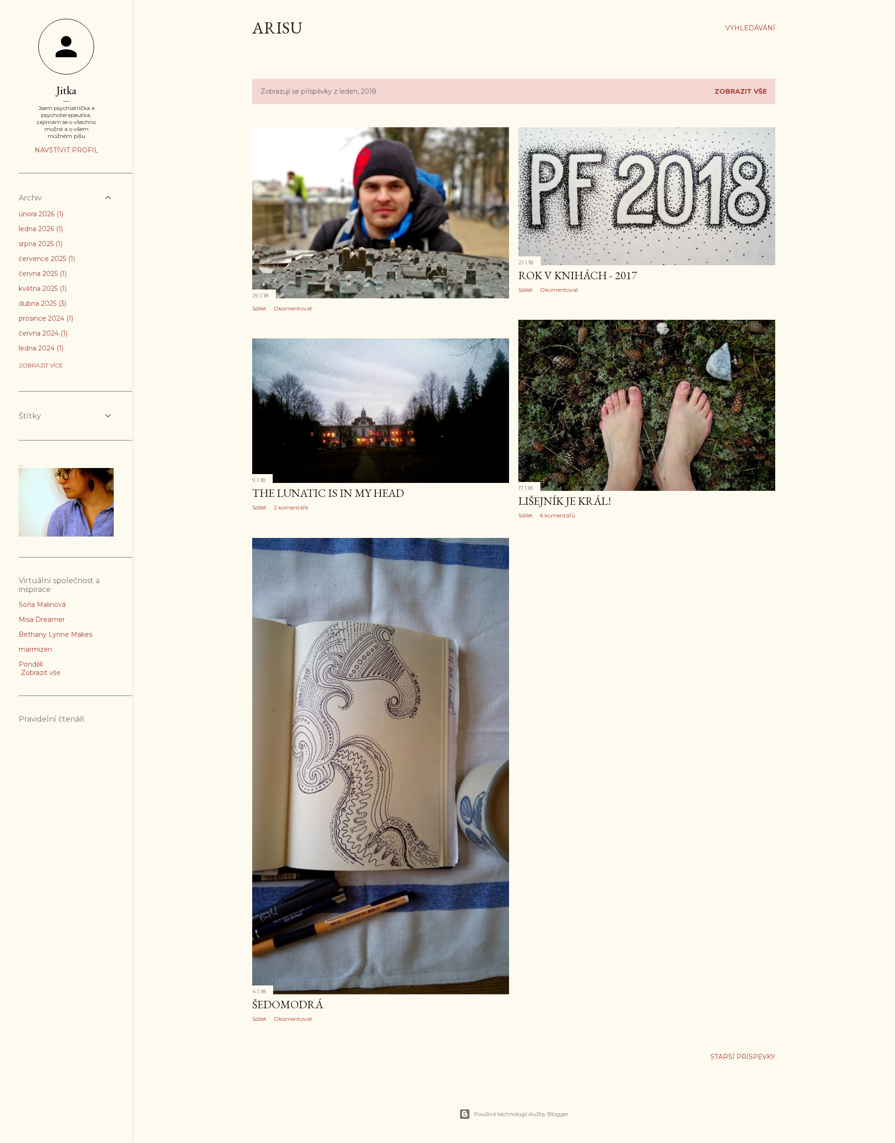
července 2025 (46, 259)
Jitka (66, 90)
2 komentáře (291, 507)
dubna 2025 (41, 303)
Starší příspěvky (742, 1057)
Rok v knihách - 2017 (577, 275)
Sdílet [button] (259, 308)
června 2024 (42, 333)
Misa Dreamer (42, 619)
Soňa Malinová (42, 604)
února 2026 (40, 214)
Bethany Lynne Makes (55, 634)
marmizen (35, 649)
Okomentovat (293, 308)
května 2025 (42, 288)
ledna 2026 (40, 229)
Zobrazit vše (741, 91)
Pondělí (31, 664)
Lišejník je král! (564, 501)
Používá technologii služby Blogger (521, 1113)
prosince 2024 (45, 318)
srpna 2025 (40, 244)
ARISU (277, 28)
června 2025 (42, 273)
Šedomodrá (287, 1004)
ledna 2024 (40, 348)
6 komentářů (557, 515)
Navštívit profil (66, 150)
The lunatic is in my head (328, 493)
